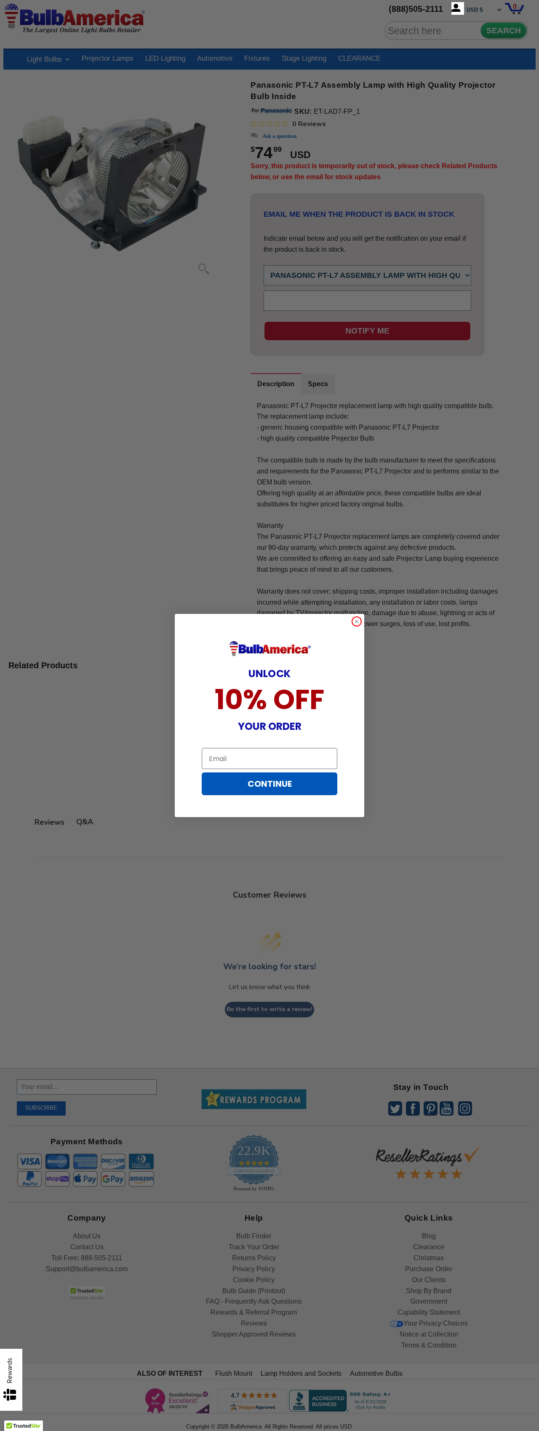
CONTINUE (270, 784)
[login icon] (457, 8)
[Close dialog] (356, 621)
